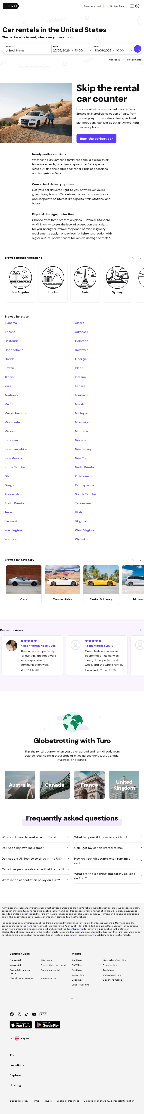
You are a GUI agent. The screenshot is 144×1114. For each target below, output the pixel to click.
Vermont (10, 521)
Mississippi (82, 422)
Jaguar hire (78, 975)
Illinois (9, 377)
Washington (13, 530)
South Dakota (14, 503)
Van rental (15, 965)
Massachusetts (15, 413)
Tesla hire (108, 970)
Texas (8, 512)
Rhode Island (13, 494)
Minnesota (12, 422)
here (29, 926)
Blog (43, 1014)
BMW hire (77, 965)
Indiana (80, 377)
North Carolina (15, 467)
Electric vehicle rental (22, 978)
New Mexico (13, 458)
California (11, 341)
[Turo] (11, 6)
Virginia (80, 521)
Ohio (7, 476)
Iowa (7, 386)
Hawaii (9, 368)
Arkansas (81, 332)
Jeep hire (77, 980)
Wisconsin (11, 539)
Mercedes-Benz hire (114, 960)
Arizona (9, 332)
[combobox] (28, 50)
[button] (134, 6)
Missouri (10, 431)
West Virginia (84, 530)
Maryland (81, 404)
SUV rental (46, 960)
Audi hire (77, 960)
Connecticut (13, 350)
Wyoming (81, 539)
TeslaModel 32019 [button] (99, 645)
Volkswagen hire (112, 975)
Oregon (10, 485)
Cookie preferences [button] (67, 1101)
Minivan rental (48, 978)
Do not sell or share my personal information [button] (109, 1101)
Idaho (79, 368)
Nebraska (11, 440)
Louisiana (81, 395)
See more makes (112, 980)
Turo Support (74, 929)
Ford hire (77, 970)
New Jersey (83, 449)
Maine (8, 404)
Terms (35, 1101)
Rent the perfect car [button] (96, 139)
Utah (78, 512)
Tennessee (83, 503)
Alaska (79, 322)
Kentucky (11, 395)
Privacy (48, 1101)
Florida (9, 359)
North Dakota (84, 467)
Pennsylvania (84, 485)
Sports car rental (50, 970)
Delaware (81, 350)
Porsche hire (110, 965)
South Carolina (86, 494)
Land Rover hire (80, 984)
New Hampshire (15, 449)
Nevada (80, 440)
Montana (81, 431)
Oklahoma (82, 476)
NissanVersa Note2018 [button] (38, 645)
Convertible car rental (53, 965)
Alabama (10, 322)
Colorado (81, 341)
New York (81, 458)
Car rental (115, 59)
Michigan (81, 413)
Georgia (81, 359)
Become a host (92, 6)
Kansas (80, 386)
